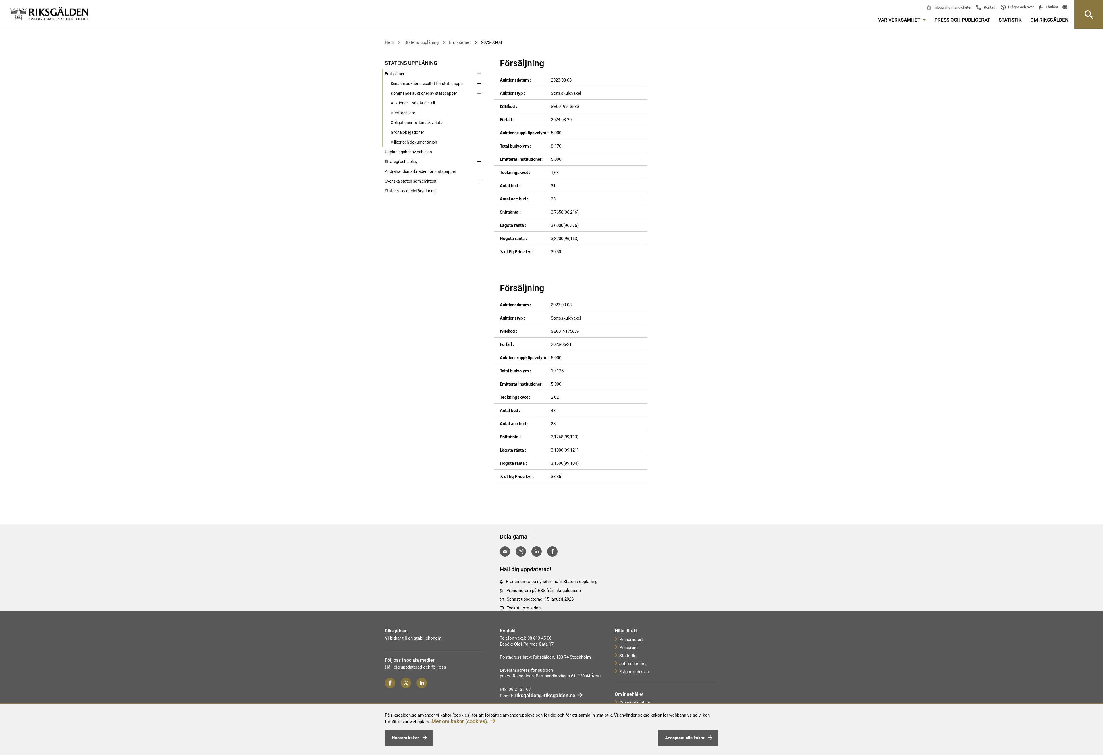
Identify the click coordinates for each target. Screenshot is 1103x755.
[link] (49, 14)
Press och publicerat (962, 20)
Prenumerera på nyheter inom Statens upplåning (551, 581)
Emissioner (460, 42)
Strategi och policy (401, 161)
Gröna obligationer (407, 132)
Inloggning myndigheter (952, 7)
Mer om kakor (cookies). (459, 721)
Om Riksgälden (1049, 20)
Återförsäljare (403, 113)
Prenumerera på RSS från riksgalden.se (543, 590)
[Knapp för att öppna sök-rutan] (1088, 14)
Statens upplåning (421, 42)
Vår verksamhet (899, 20)
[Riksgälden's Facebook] (390, 683)
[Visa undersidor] (479, 62)
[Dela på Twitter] (521, 551)
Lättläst (1051, 7)
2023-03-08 (491, 42)
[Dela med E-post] (505, 551)
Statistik (1010, 20)
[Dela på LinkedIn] (536, 551)
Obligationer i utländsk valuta (417, 122)
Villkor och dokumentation (414, 142)
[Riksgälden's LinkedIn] (421, 683)
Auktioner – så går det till (413, 103)
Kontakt (989, 7)
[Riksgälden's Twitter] (406, 683)
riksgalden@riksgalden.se (544, 695)
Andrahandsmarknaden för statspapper (420, 171)
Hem (389, 42)
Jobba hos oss (633, 663)
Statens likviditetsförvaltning (410, 191)
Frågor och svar (1020, 7)
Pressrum (628, 647)
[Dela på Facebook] (552, 551)
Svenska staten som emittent (411, 181)
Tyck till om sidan (524, 608)
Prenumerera (631, 639)
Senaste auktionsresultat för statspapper (427, 83)
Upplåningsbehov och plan (408, 152)
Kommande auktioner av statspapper (424, 93)
